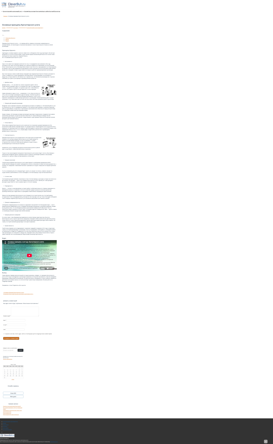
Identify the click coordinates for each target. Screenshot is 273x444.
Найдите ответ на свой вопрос (10, 348)
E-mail (4, 325)
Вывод (7, 40)
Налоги (26, 11)
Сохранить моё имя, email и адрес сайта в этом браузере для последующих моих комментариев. (28, 333)
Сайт (4, 329)
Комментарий (7, 316)
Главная (5, 16)
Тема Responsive (54, 441)
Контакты (39, 11)
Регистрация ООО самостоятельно (11, 414)
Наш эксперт (32, 11)
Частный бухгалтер (54, 11)
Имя (4, 320)
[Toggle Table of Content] (3, 35)
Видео (7, 39)
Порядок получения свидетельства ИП (12, 406)
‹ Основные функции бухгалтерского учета (13, 292)
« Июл (13, 379)
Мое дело (13, 396)
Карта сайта (45, 11)
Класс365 (13, 393)
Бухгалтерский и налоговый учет (12, 11)
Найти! (20, 350)
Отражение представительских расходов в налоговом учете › (18, 294)
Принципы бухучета (10, 38)
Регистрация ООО (7, 413)
